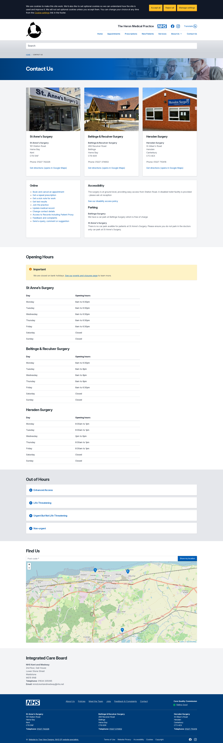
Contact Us (192, 34)
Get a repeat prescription (44, 195)
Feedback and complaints (45, 218)
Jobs (108, 701)
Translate (188, 26)
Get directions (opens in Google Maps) (48, 168)
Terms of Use (109, 739)
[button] (95, 570)
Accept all (156, 8)
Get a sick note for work (44, 198)
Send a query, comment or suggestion (51, 221)
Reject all (169, 8)
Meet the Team (96, 701)
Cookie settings (42, 13)
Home (100, 34)
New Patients (148, 34)
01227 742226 (43, 162)
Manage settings (187, 8)
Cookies (149, 739)
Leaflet (181, 642)
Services (162, 34)
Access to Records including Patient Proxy (53, 214)
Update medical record (43, 208)
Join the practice (41, 205)
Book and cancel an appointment (48, 192)
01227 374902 (102, 162)
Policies (81, 701)
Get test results (40, 201)
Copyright (159, 739)
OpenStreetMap (191, 642)
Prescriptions (131, 34)
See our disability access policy (103, 201)
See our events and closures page (81, 275)
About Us (175, 34)
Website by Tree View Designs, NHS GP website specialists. (54, 739)
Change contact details (44, 211)
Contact (144, 701)
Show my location (187, 558)
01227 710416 (160, 162)
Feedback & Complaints (125, 701)
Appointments (113, 34)
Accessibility (138, 739)
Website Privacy (124, 739)
